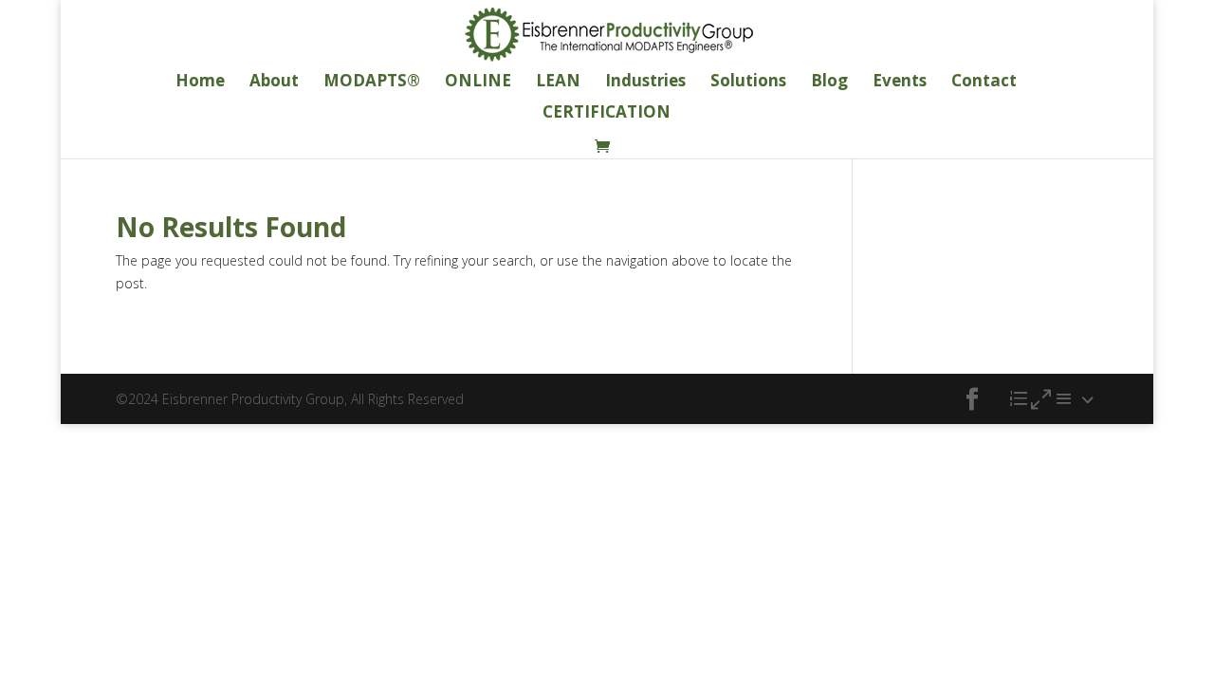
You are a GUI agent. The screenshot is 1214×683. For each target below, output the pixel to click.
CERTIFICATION (607, 113)
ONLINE (478, 82)
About (274, 82)
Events (900, 82)
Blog (829, 82)
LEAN (558, 82)
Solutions (748, 82)
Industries (645, 82)
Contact (984, 82)
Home (200, 82)
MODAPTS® (371, 82)
